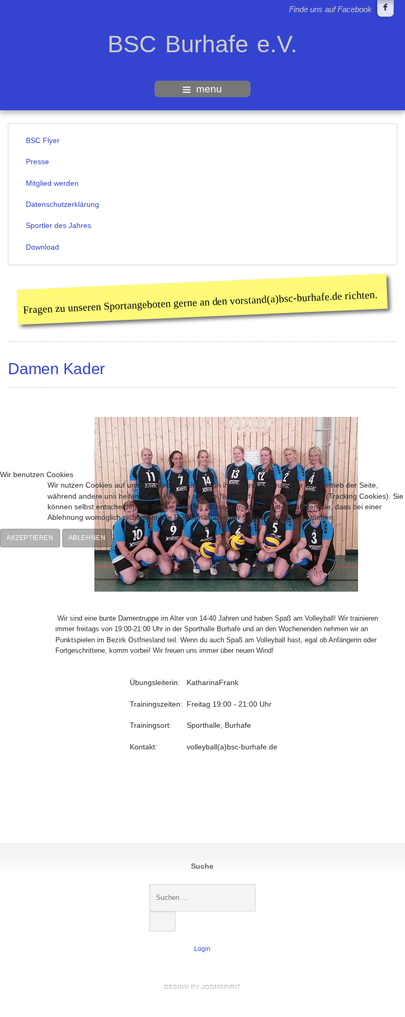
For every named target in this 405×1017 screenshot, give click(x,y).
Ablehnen (87, 537)
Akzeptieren (30, 537)
